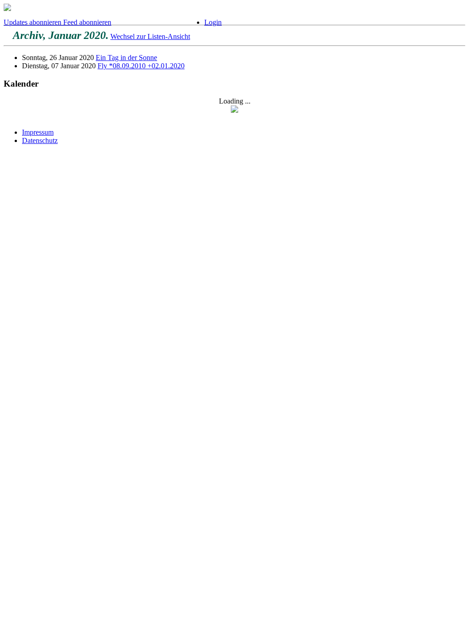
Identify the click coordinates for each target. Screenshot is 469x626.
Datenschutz (40, 140)
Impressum (38, 132)
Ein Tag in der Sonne (126, 57)
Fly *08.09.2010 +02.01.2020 (141, 66)
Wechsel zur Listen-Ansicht (150, 36)
